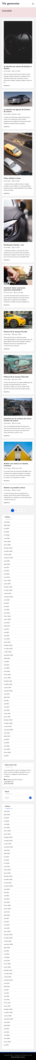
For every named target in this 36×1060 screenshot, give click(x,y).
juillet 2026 (7, 525)
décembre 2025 (8, 548)
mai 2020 (6, 742)
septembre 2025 (8, 557)
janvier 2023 (7, 642)
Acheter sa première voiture (14, 488)
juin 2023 (6, 629)
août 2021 (6, 694)
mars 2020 (7, 749)
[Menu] (33, 3)
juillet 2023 (7, 626)
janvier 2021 (7, 716)
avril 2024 (6, 609)
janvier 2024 (7, 619)
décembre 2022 (8, 645)
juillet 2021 (7, 697)
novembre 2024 (8, 590)
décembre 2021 (8, 681)
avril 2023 (6, 635)
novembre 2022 (8, 648)
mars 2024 (7, 613)
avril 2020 (7, 746)
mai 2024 (6, 606)
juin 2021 (6, 700)
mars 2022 (7, 671)
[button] (23, 510)
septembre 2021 (8, 690)
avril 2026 (6, 535)
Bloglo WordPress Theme (18, 1057)
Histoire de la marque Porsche (15, 332)
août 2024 (7, 600)
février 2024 (7, 616)
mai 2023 (6, 632)
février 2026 (7, 541)
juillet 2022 (7, 658)
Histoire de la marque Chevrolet (16, 377)
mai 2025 (6, 570)
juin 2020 (6, 739)
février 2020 (7, 752)
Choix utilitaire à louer (12, 178)
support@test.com (8, 781)
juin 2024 (6, 603)
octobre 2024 (7, 593)
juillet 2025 (7, 564)
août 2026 (7, 522)
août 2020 (7, 733)
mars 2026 (7, 538)
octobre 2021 (7, 687)
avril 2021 (6, 707)
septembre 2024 (8, 596)
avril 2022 (6, 668)
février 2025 (7, 580)
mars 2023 (7, 639)
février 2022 (7, 674)
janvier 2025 (7, 583)
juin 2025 (6, 567)
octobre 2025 (7, 554)
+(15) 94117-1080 (9, 783)
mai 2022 (6, 665)
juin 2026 (6, 528)
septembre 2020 (8, 729)
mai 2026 (6, 531)
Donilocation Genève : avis (14, 245)
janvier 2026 (7, 544)
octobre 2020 (7, 726)
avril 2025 (6, 574)
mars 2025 (7, 577)
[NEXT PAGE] (23, 510)
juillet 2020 (7, 736)
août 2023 (7, 622)
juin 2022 (6, 661)
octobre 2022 (7, 651)
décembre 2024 (8, 587)
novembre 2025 (8, 551)
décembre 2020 (8, 720)
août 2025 (7, 561)
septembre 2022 (8, 655)
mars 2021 (6, 710)
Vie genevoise (10, 3)
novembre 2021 (8, 684)
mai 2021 (6, 703)
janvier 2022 (7, 677)
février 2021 (7, 713)
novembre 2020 (8, 723)
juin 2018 (6, 755)
